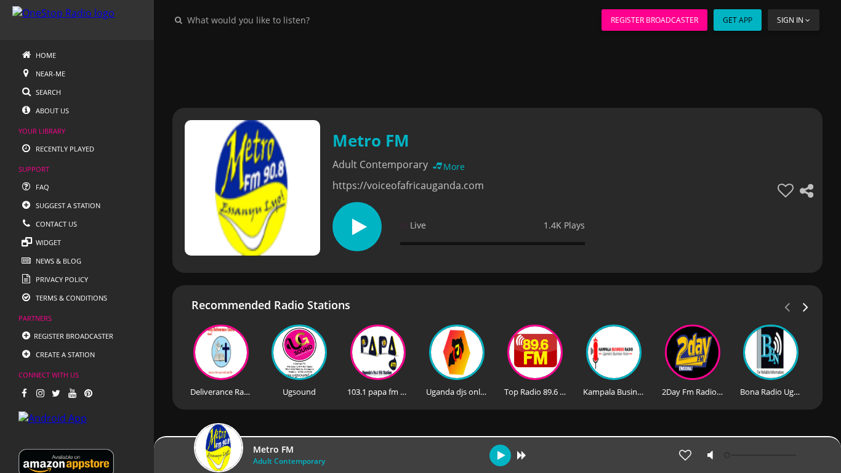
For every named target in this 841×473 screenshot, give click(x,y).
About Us (51, 110)
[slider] (761, 455)
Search (47, 92)
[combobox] (285, 19)
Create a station (64, 354)
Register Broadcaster (654, 20)
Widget (47, 242)
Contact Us (55, 223)
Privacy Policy (61, 279)
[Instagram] (40, 393)
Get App (737, 20)
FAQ (41, 187)
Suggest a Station (67, 205)
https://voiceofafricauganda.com (408, 185)
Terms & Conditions (70, 297)
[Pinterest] (88, 393)
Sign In (790, 20)
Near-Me (49, 73)
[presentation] (806, 306)
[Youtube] (72, 393)
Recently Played (64, 148)
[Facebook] (24, 393)
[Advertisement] (497, 67)
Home (45, 55)
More (454, 166)
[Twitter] (56, 393)
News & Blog (57, 260)
